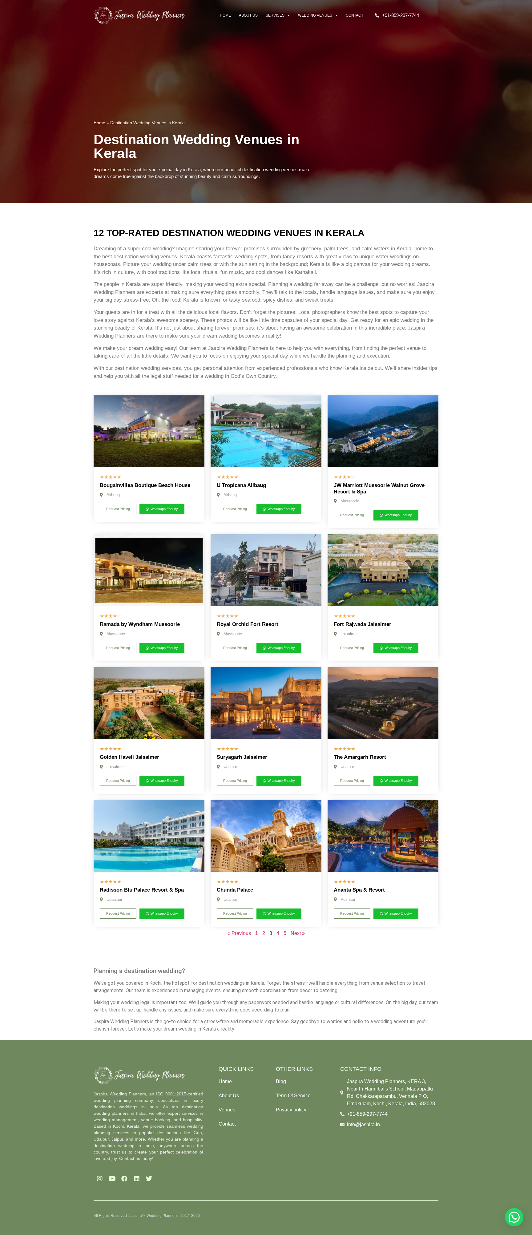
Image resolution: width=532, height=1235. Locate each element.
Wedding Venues (315, 15)
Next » (298, 933)
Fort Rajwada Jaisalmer (362, 624)
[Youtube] (112, 1179)
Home (225, 15)
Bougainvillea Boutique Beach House (145, 485)
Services (275, 15)
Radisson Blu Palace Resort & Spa (142, 890)
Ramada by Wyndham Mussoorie (140, 624)
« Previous (239, 933)
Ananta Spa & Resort (359, 890)
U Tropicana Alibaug (241, 485)
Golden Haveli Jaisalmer (129, 757)
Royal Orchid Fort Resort (247, 624)
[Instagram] (100, 1179)
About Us (248, 15)
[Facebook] (124, 1179)
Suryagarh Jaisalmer (242, 757)
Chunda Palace (235, 890)
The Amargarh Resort (360, 757)
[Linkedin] (137, 1179)
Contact (354, 15)
